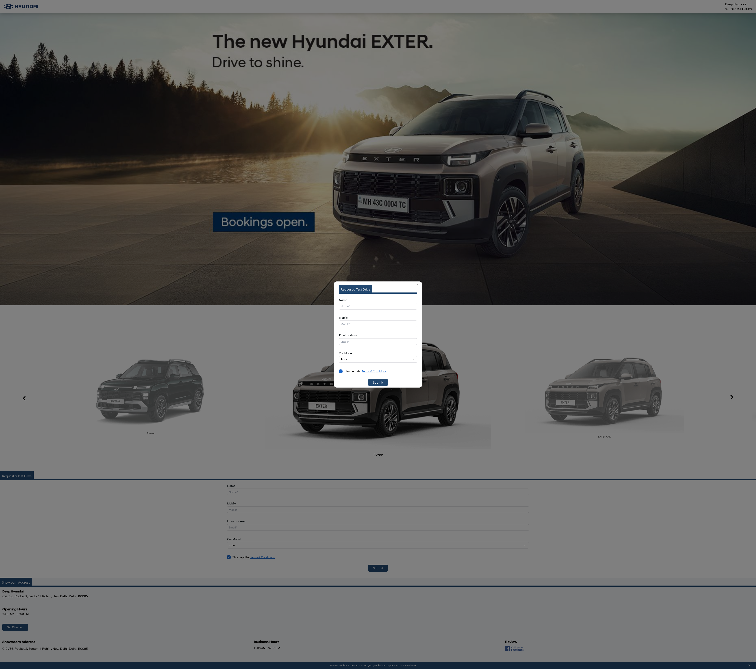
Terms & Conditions (374, 371)
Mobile (343, 317)
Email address (348, 335)
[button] (418, 285)
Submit (378, 382)
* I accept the (365, 371)
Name (343, 300)
